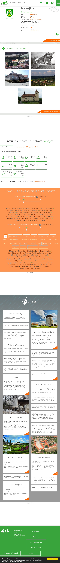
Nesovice (10, 218)
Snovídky (49, 218)
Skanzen (53, 236)
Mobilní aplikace (36, 548)
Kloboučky (19, 212)
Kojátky (26, 212)
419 (31, 27)
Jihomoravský (33, 14)
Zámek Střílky (15, 255)
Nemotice (49, 216)
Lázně (39, 243)
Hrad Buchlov (24, 269)
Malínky (42, 214)
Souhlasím (52, 559)
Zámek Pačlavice (48, 259)
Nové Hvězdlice (19, 218)
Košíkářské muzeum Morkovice (42, 263)
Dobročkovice (33, 211)
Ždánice (42, 220)
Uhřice (28, 220)
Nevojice (27, 8)
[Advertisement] (30, 127)
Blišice (8, 209)
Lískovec (30, 214)
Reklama (35, 537)
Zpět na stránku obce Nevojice (52, 111)
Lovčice (36, 214)
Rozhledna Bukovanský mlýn (41, 253)
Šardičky (42, 218)
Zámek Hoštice (23, 259)
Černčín (16, 211)
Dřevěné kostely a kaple (15, 243)
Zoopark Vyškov (12, 259)
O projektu (35, 531)
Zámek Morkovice (25, 263)
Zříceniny (4, 243)
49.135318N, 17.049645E (36, 19)
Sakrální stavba (43, 247)
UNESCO (34, 236)
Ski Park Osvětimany (42, 261)
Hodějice (42, 211)
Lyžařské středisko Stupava (45, 257)
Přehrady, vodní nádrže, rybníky (11, 239)
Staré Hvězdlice (20, 220)
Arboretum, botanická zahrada (29, 239)
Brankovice (49, 209)
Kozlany (39, 212)
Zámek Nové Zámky (15, 251)
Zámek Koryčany (25, 253)
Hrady (49, 239)
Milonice (9, 216)
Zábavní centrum (32, 247)
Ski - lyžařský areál (43, 236)
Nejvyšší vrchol (47, 243)
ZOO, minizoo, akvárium (15, 236)
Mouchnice (16, 216)
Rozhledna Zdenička (28, 267)
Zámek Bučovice (28, 251)
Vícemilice (35, 220)
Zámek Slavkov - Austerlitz (14, 257)
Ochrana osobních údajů (10, 553)
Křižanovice (47, 212)
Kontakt (30, 553)
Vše (6, 236)
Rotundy (26, 243)
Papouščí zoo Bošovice (14, 265)
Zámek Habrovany (28, 261)
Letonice (17, 214)
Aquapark (26, 236)
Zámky (55, 239)
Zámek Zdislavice (46, 265)
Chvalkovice (24, 211)
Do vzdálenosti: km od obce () (22, 224)
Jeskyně (33, 243)
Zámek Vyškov (16, 261)
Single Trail (15, 247)
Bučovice (32, 17)
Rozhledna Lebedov (42, 267)
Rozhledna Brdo (15, 267)
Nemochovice (40, 216)
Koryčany (33, 212)
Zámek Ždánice (13, 253)
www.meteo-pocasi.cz (39, 181)
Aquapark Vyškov (12, 263)
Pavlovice (28, 218)
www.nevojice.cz (34, 30)
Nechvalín (32, 216)
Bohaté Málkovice (17, 209)
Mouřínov (24, 216)
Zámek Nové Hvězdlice (42, 251)
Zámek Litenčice (29, 257)
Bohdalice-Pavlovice (38, 209)
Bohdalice (27, 209)
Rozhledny (42, 239)
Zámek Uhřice (35, 269)
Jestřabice (11, 212)
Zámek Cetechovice (35, 259)
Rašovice (35, 218)
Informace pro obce (36, 542)
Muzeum (23, 247)
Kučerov (10, 214)
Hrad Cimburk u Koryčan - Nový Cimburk (34, 255)
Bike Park (55, 243)
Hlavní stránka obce (54, 40)
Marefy (49, 214)
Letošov (23, 214)
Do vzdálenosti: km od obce (24, 196)
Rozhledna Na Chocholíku (31, 265)
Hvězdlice (49, 211)
